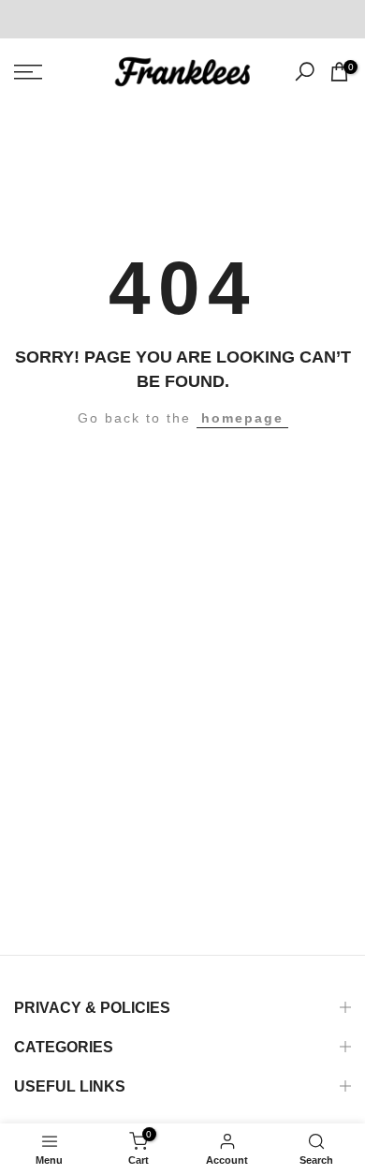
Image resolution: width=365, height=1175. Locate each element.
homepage (242, 417)
